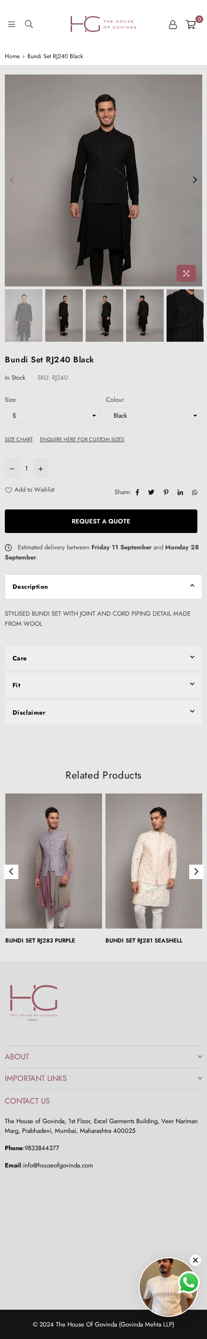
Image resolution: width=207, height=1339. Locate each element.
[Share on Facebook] (139, 492)
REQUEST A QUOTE (101, 521)
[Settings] (172, 24)
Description (30, 586)
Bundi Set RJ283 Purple (40, 940)
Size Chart (19, 439)
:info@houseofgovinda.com (57, 1165)
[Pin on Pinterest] (167, 492)
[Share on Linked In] (181, 492)
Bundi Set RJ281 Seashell (143, 940)
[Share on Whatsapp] (196, 492)
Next (195, 180)
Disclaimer (29, 712)
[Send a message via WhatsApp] (189, 1282)
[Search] (29, 24)
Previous (12, 180)
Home (12, 56)
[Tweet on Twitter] (152, 492)
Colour (115, 399)
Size (10, 399)
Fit (16, 685)
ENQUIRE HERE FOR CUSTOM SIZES (82, 439)
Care (20, 658)
